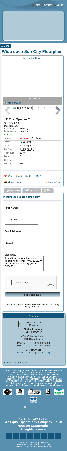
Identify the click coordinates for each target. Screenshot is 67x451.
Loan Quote (29, 377)
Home (37, 5)
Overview (14, 190)
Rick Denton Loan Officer (48, 377)
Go (30, 436)
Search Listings (40, 385)
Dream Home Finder (34, 381)
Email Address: (13, 231)
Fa (9, 436)
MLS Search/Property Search (41, 373)
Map (20, 176)
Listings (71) (43, 352)
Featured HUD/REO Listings (18, 385)
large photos (14, 102)
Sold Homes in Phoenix (29, 379)
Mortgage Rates (15, 377)
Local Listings (19, 373)
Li (23, 436)
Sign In (59, 5)
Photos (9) (33, 190)
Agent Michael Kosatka (51, 371)
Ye (51, 436)
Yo (58, 436)
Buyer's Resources (15, 381)
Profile (20, 352)
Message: (10, 254)
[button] (32, 294)
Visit (40, 176)
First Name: (11, 207)
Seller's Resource (54, 381)
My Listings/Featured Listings (23, 375)
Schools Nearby (14, 182)
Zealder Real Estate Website (39, 446)
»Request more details (15, 362)
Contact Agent (54, 182)
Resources (11, 379)
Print (30, 176)
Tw (16, 436)
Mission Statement (30, 371)
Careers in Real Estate (23, 383)
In (44, 436)
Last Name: (11, 219)
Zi (37, 436)
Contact (48, 5)
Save (9, 176)
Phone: (9, 243)
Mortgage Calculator (48, 375)
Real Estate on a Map (52, 379)
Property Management (45, 383)
